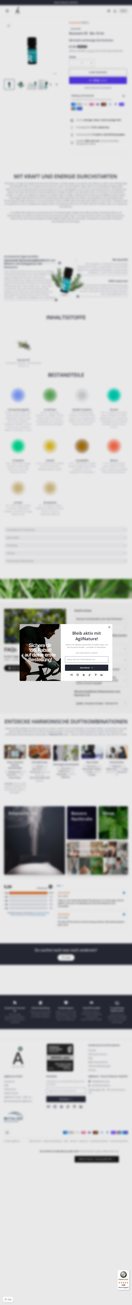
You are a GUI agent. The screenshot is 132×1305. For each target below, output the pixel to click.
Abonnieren (85, 668)
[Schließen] (109, 627)
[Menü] (127, 1271)
